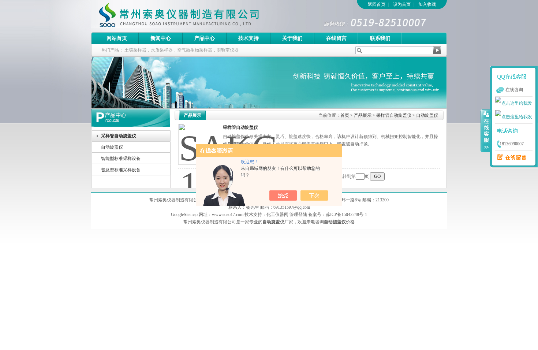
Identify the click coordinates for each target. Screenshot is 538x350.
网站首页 (117, 38)
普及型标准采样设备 (121, 169)
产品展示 (362, 115)
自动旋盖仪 (112, 147)
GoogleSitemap (184, 214)
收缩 (486, 130)
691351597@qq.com (291, 207)
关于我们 (292, 38)
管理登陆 (298, 214)
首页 (344, 115)
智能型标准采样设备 (121, 158)
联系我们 (380, 38)
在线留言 (336, 38)
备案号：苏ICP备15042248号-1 (337, 214)
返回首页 (376, 4)
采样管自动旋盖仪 (393, 115)
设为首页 (402, 4)
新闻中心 (160, 38)
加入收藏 (427, 4)
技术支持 (248, 38)
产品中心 (204, 38)
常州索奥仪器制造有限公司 (191, 16)
